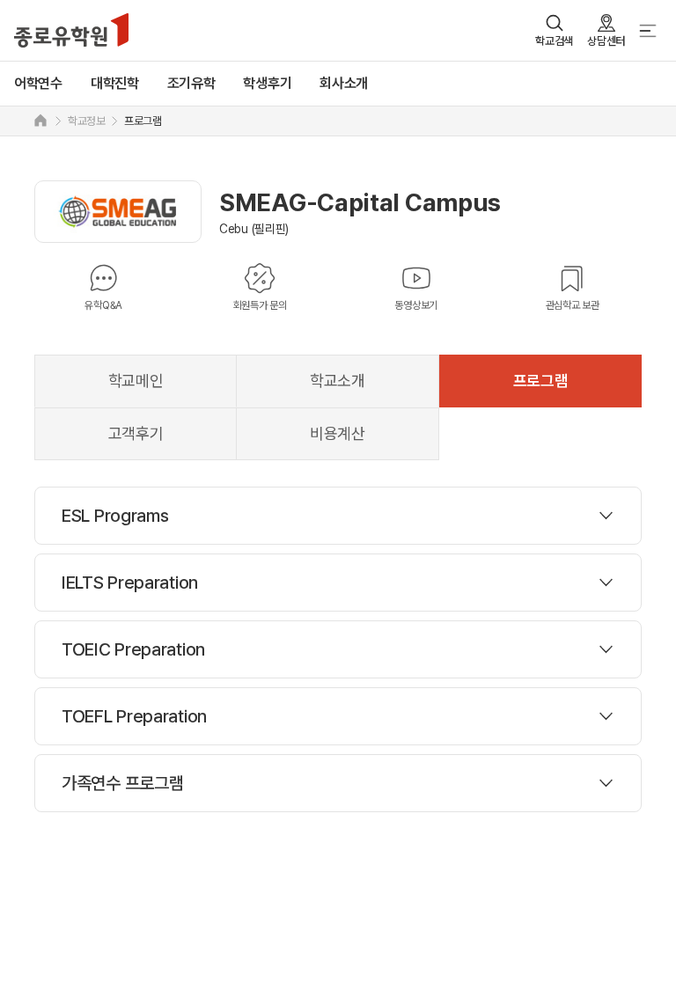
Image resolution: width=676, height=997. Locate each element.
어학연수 (38, 83)
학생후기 (267, 83)
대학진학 (115, 83)
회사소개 (344, 83)
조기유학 (191, 83)
